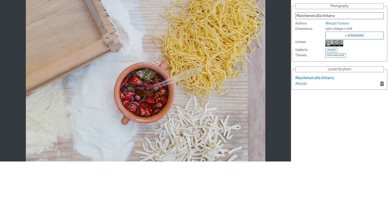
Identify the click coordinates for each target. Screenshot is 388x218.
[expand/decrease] (382, 84)
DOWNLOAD (355, 35)
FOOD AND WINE (335, 55)
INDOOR (331, 50)
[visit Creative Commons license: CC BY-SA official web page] (334, 43)
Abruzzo (301, 83)
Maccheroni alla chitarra (314, 78)
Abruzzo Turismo (337, 23)
